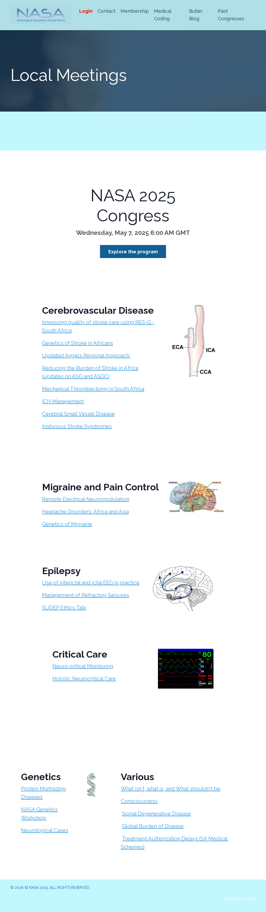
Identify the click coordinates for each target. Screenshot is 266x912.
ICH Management (63, 401)
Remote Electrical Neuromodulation (85, 499)
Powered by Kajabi (240, 898)
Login (85, 11)
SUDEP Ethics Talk (64, 608)
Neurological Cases (44, 830)
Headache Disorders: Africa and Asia (85, 512)
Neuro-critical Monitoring (82, 666)
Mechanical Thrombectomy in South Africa (93, 389)
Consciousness (139, 801)
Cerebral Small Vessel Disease (78, 414)
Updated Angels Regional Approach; (86, 355)
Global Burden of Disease (153, 826)
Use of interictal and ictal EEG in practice (90, 583)
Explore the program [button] (133, 251)
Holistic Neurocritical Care (84, 679)
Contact (106, 11)
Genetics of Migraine (67, 524)
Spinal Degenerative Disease (156, 814)
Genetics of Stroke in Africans (77, 343)
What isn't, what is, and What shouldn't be (170, 789)
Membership (135, 11)
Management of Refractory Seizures (85, 595)
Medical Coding (162, 14)
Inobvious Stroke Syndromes (77, 426)
